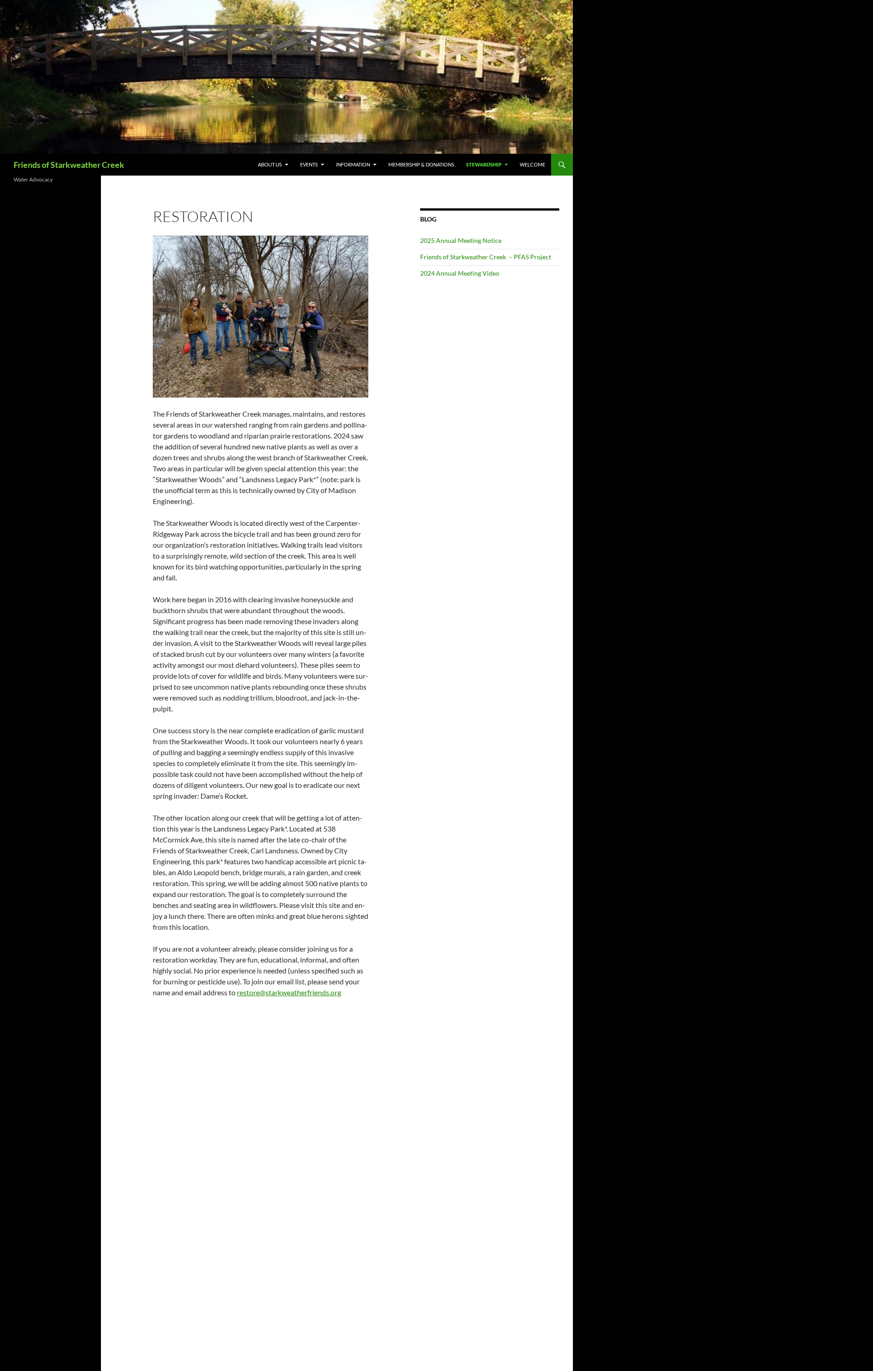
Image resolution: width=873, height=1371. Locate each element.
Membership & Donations (421, 164)
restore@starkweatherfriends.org (289, 992)
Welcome (532, 164)
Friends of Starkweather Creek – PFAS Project (485, 257)
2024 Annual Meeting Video (459, 273)
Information (353, 164)
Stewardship (484, 164)
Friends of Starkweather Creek (69, 165)
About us (270, 164)
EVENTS (309, 164)
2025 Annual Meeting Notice (461, 240)
